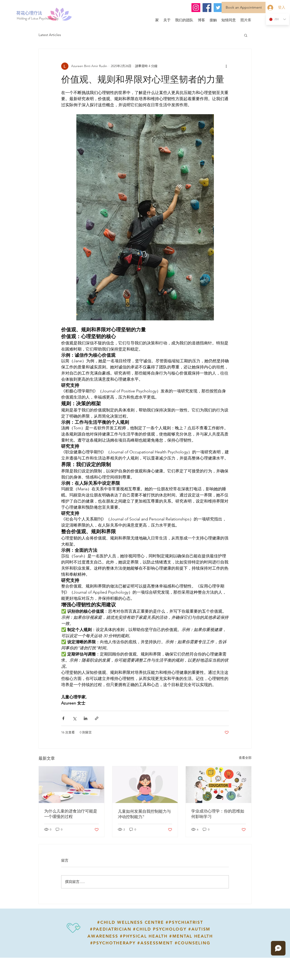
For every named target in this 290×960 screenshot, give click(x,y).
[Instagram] (195, 7)
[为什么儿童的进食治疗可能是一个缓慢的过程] (71, 784)
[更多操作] (226, 66)
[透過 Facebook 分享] (63, 718)
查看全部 (245, 758)
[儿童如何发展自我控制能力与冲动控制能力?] (145, 784)
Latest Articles (50, 35)
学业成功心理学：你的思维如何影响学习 (217, 814)
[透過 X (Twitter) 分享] (74, 718)
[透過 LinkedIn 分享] (85, 718)
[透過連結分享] (96, 718)
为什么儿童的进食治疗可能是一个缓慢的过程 (70, 814)
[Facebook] (207, 7)
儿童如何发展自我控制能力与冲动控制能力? (144, 814)
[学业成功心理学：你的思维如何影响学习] (218, 784)
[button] (246, 35)
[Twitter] (218, 7)
